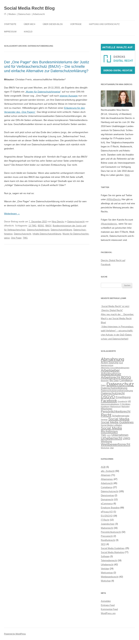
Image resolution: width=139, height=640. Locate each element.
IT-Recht (105, 520)
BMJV (48, 225)
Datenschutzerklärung (61, 229)
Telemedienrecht (109, 560)
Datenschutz (120, 384)
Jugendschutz (108, 524)
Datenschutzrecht (76, 221)
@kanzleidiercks (109, 224)
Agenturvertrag (107, 365)
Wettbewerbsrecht (115, 444)
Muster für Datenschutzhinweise (43, 91)
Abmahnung (112, 359)
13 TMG (32, 225)
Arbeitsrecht (110, 377)
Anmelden (106, 601)
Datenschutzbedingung (38, 229)
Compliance (126, 380)
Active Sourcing (109, 362)
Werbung (106, 441)
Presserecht (107, 536)
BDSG (41, 225)
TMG (25, 238)
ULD (109, 435)
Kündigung (105, 406)
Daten (103, 385)
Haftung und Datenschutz (104, 24)
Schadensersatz (120, 415)
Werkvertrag (107, 572)
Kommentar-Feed (109, 609)
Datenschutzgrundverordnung (117, 390)
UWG (126, 438)
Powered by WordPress (15, 634)
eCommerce (107, 503)
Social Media (118, 419)
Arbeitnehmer (111, 374)
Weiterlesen (12, 213)
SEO (103, 544)
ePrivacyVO (107, 511)
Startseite (10, 24)
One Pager (16, 238)
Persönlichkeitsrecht (115, 411)
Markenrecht (115, 406)
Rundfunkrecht (108, 540)
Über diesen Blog (53, 24)
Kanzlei (28, 31)
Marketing (125, 406)
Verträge (105, 568)
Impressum (10, 31)
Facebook (109, 401)
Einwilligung (123, 397)
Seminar (104, 419)
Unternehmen (119, 435)
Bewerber (105, 381)
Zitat (112, 448)
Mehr (127, 175)
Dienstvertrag (107, 495)
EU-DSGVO (107, 516)
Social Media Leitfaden (111, 425)
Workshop (105, 448)
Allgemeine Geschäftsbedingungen (115, 368)
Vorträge (76, 24)
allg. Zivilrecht (108, 471)
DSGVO (108, 397)
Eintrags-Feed (108, 605)
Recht (106, 415)
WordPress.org (108, 613)
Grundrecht (122, 401)
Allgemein (106, 475)
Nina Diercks (58, 221)
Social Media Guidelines (117, 422)
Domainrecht (107, 499)
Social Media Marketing (112, 552)
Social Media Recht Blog (29, 8)
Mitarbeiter (106, 408)
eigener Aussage (69, 95)
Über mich (29, 24)
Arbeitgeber (110, 370)
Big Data (114, 380)
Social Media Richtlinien (111, 430)
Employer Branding (110, 507)
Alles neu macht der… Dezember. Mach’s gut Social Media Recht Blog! (117, 318)
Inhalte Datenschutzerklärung (47, 234)
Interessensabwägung (110, 404)
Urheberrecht (111, 438)
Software (105, 556)
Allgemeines (107, 479)
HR (129, 401)
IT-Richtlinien (125, 404)
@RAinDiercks (113, 199)
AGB (121, 363)
